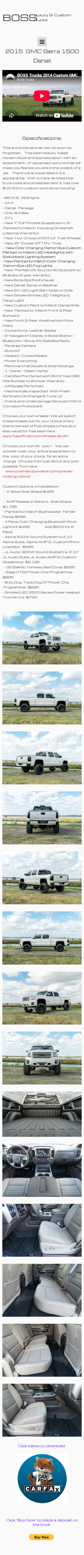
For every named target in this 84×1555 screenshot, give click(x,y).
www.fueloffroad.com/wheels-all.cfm (36, 436)
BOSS (20, 17)
